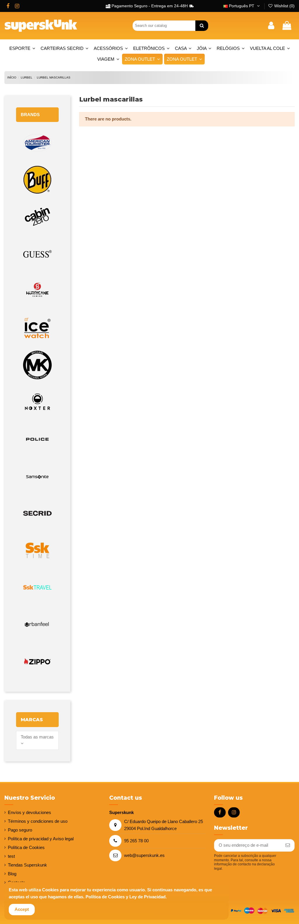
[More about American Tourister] (37, 142)
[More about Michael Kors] (37, 365)
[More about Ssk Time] (37, 550)
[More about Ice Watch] (37, 328)
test (11, 856)
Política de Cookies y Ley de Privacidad (126, 896)
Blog (12, 873)
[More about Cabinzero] (37, 216)
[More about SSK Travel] (37, 587)
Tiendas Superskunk (27, 864)
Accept (22, 909)
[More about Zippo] (37, 661)
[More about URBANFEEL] (37, 624)
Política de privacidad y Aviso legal (41, 838)
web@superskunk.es (144, 855)
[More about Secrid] (37, 513)
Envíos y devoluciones (29, 812)
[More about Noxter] (37, 402)
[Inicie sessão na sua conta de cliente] (271, 26)
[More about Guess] (37, 254)
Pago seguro (20, 829)
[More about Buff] (37, 179)
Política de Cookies (26, 847)
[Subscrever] (287, 845)
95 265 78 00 (136, 840)
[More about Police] (37, 439)
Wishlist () (284, 6)
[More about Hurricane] (37, 291)
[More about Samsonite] (37, 476)
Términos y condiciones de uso (37, 821)
